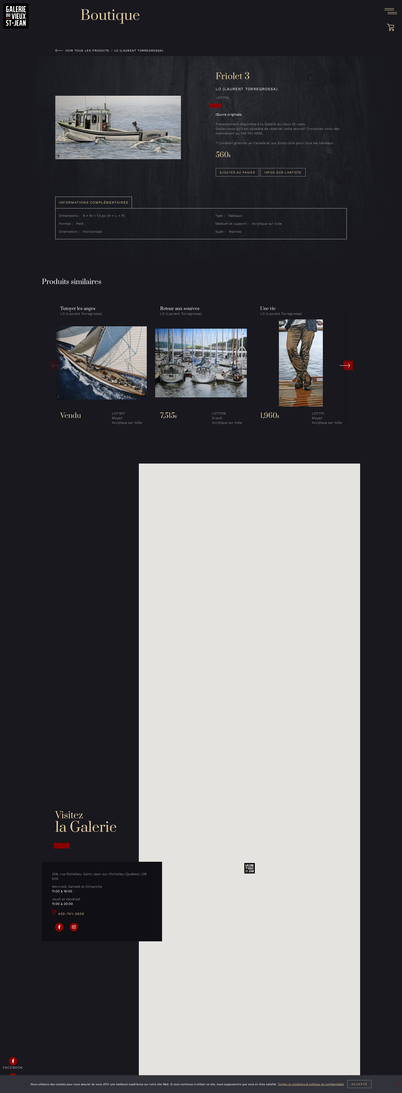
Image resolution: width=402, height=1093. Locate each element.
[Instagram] (74, 927)
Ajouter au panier (237, 172)
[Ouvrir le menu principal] (390, 11)
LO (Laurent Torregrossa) (139, 50)
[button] (55, 365)
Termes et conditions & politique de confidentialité (311, 1084)
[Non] (397, 1084)
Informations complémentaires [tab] (93, 202)
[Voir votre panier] (392, 27)
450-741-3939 (71, 914)
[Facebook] (59, 927)
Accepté (359, 1084)
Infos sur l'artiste (283, 172)
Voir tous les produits (87, 50)
